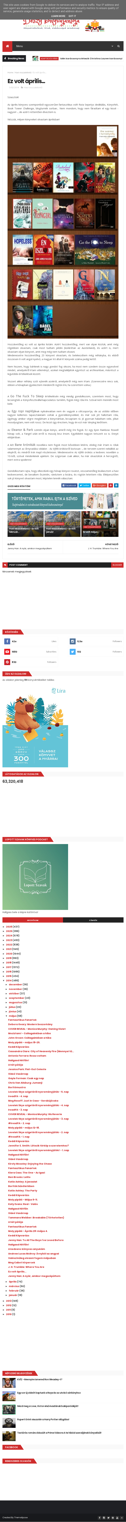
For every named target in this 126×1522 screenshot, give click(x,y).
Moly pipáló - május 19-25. (24, 1042)
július (12, 1007)
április (13, 1281)
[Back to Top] (122, 1518)
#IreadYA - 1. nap (19, 1136)
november (16, 989)
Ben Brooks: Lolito (19, 1177)
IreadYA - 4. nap (18, 1096)
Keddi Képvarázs (18, 1047)
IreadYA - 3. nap (18, 1109)
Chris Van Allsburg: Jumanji (25, 1082)
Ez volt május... (91, 532)
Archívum (33, 920)
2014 (9, 980)
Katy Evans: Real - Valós (23, 1204)
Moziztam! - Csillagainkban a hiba (29, 1033)
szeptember (17, 998)
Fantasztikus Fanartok (22, 1020)
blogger (117, 565)
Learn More (58, 16)
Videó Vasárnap (18, 1074)
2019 (9, 958)
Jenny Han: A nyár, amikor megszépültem (34, 1276)
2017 (9, 967)
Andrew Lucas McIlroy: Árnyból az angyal (33, 1253)
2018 (9, 962)
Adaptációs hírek (29, 58)
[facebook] (99, 1518)
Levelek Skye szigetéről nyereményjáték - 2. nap (38, 1132)
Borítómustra (17, 1087)
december (16, 984)
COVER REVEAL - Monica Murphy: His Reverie (35, 1114)
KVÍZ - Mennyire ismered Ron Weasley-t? (39, 1379)
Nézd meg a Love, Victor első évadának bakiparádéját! (47, 1406)
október (14, 993)
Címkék (93, 920)
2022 (9, 944)
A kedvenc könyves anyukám (26, 1249)
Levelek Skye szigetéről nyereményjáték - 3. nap (38, 1118)
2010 (9, 1314)
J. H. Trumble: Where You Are (26, 1267)
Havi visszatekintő (23, 72)
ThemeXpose (21, 1517)
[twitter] (108, 1518)
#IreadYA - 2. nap (19, 1123)
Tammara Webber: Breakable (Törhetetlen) (36, 1217)
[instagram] (104, 1518)
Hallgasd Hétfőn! (18, 1060)
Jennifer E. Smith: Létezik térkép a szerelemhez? (38, 1145)
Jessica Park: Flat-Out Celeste (27, 1069)
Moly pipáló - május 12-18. (24, 1127)
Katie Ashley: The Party (22, 1190)
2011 (8, 1309)
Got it (72, 16)
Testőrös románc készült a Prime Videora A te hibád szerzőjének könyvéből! (59, 1432)
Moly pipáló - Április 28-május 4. (28, 1231)
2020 (9, 953)
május (13, 1016)
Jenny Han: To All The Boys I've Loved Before (36, 1240)
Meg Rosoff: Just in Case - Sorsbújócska (33, 1100)
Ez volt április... (17, 1271)
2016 (9, 971)
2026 (9, 926)
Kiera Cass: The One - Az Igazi (26, 1172)
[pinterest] (113, 1518)
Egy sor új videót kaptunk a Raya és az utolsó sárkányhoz (49, 1392)
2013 (9, 1301)
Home (10, 72)
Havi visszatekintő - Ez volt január (60, 530)
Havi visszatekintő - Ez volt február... (24, 530)
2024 (9, 935)
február (14, 1290)
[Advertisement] (62, 810)
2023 (9, 940)
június (13, 1011)
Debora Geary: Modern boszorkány (30, 1024)
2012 (9, 1305)
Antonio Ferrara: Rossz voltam (27, 1055)
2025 (9, 931)
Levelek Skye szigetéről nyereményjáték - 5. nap (38, 1091)
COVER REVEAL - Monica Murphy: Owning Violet (37, 1029)
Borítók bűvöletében (21, 1186)
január (13, 1295)
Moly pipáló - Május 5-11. (23, 1199)
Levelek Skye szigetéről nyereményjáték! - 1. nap (38, 1150)
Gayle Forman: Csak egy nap (26, 1078)
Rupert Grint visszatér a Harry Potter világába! (43, 1419)
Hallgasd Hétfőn (18, 1208)
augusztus (16, 1002)
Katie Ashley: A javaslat (22, 1181)
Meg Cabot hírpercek (21, 1262)
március (14, 1286)
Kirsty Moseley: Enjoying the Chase (30, 1163)
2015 (9, 976)
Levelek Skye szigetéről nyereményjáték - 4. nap (38, 1105)
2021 (9, 949)
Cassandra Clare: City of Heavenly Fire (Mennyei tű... (41, 1051)
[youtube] (117, 1518)
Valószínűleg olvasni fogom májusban (32, 1258)
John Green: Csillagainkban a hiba (29, 1037)
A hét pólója (15, 1064)
